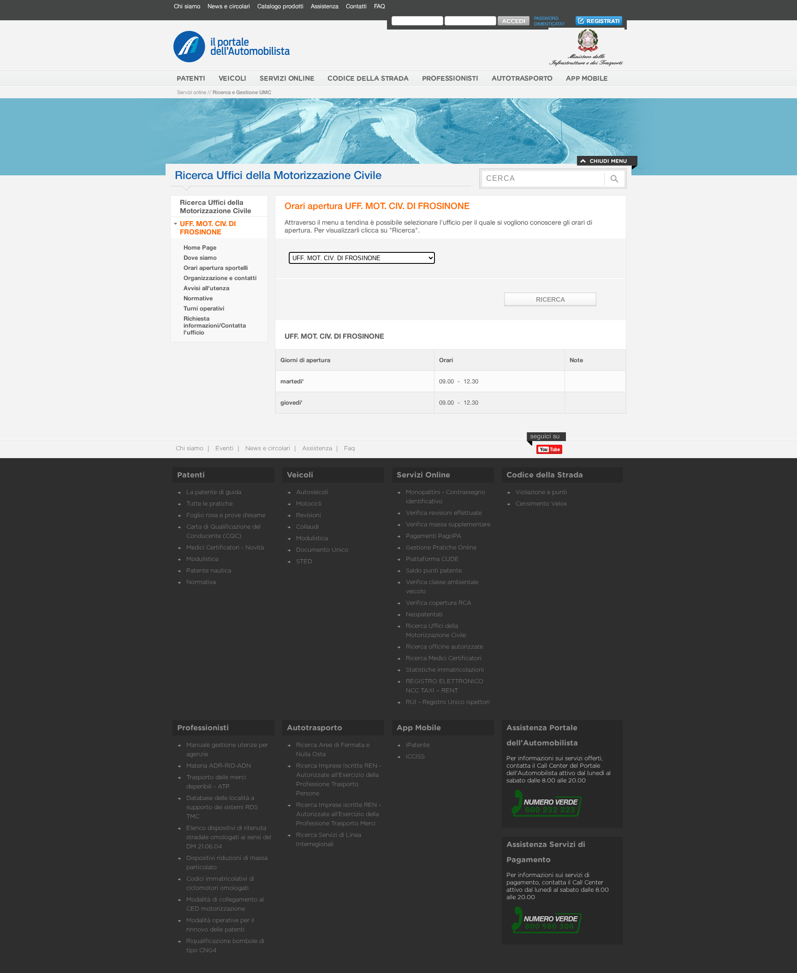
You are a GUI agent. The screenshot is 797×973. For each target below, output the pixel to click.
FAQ (379, 6)
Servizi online (191, 92)
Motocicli (308, 504)
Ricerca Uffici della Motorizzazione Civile (215, 206)
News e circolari (229, 6)
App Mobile (419, 728)
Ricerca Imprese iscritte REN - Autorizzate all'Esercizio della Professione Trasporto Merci (338, 814)
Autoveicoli (312, 492)
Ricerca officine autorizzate (444, 647)
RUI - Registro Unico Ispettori (448, 702)
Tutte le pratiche (209, 504)
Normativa (201, 582)
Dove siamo (200, 257)
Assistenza (325, 6)
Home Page (200, 247)
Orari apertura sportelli (216, 267)
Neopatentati (424, 615)
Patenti (191, 475)
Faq (348, 449)
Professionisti (203, 728)
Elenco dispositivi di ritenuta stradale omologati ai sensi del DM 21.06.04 (228, 837)
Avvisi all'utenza (206, 288)
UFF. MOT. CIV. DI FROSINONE (208, 227)
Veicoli (300, 475)
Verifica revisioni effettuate (444, 513)
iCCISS (415, 757)
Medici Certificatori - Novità (225, 548)
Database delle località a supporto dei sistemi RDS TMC (222, 807)
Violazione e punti (541, 492)
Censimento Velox (541, 504)
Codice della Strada (544, 475)
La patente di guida (213, 492)
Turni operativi (204, 308)
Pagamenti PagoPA (433, 536)
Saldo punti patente (434, 571)
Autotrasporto (314, 728)
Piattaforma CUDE (432, 559)
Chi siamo (187, 6)
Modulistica (202, 559)
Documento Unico (322, 550)
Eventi (223, 449)
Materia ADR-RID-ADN (218, 766)
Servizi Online (423, 475)
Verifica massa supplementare (448, 525)
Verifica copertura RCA (438, 603)
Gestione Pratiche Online (441, 548)
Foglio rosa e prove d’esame (225, 516)
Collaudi (307, 527)
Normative (198, 298)
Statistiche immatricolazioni (445, 670)
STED (304, 562)
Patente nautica (208, 571)
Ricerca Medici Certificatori (444, 659)
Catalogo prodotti (280, 6)
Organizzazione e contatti (220, 278)
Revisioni (308, 516)
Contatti (356, 6)
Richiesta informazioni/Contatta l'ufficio (215, 325)
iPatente (417, 745)
